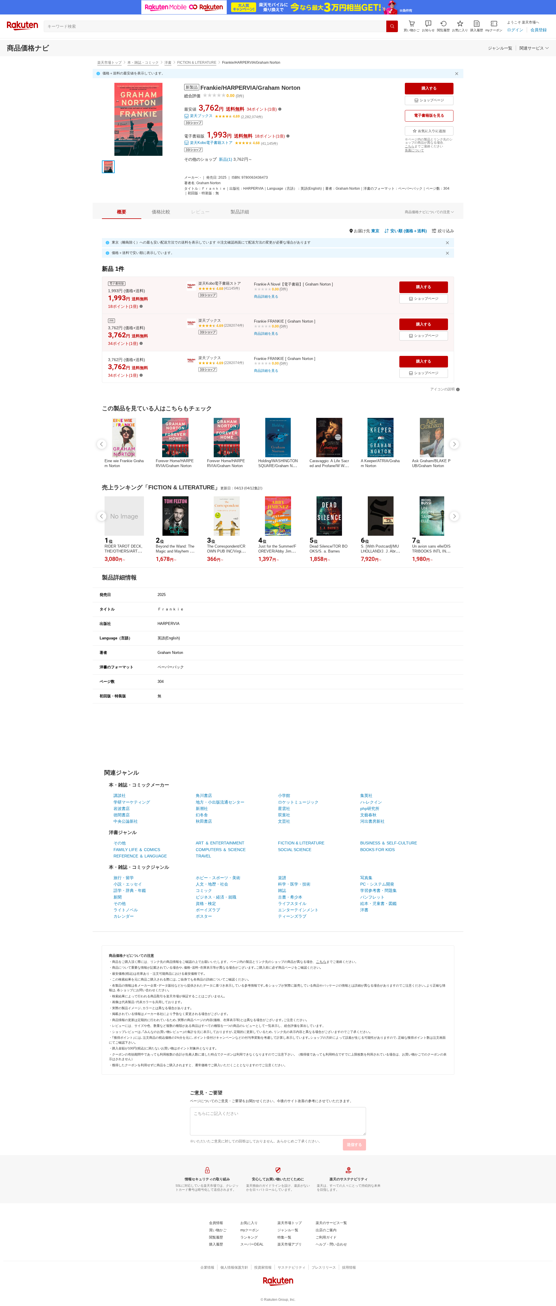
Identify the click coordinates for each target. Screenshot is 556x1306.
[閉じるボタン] (457, 73)
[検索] (392, 26)
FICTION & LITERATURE (196, 63)
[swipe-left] (101, 444)
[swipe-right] (454, 444)
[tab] (121, 212)
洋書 (167, 63)
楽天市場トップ (109, 63)
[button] (428, 26)
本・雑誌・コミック (143, 63)
